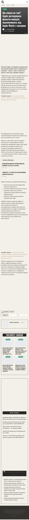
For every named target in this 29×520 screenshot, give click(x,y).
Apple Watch (6, 311)
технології (11, 311)
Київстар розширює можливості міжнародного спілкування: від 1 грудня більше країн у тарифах (14, 494)
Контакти (14, 515)
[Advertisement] (14, 50)
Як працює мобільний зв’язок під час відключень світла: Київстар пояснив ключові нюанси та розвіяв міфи (14, 488)
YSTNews (23, 509)
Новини (5, 9)
